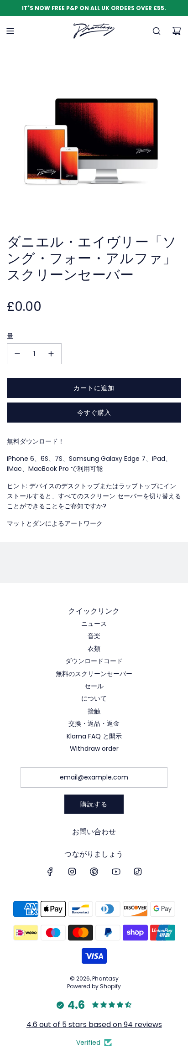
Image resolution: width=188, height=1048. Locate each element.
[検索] (156, 31)
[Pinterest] (94, 872)
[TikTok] (138, 872)
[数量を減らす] (17, 354)
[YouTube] (116, 872)
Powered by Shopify (94, 986)
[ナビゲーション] (10, 31)
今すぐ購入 (94, 412)
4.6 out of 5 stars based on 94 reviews (94, 1024)
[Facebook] (50, 872)
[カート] (177, 31)
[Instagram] (72, 872)
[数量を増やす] (51, 354)
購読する (94, 804)
